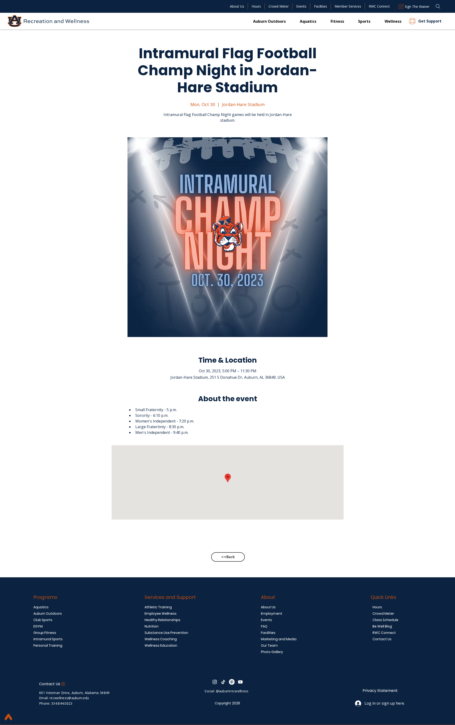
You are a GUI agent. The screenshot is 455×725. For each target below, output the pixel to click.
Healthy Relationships (162, 620)
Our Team (269, 645)
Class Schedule (385, 620)
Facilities (268, 632)
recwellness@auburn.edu (69, 698)
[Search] (438, 6)
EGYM (38, 626)
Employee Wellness (161, 613)
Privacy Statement (380, 690)
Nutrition (152, 626)
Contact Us (382, 639)
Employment (271, 613)
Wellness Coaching (161, 639)
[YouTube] (240, 682)
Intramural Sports (48, 639)
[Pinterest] (232, 682)
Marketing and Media (278, 639)
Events (266, 620)
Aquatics (41, 607)
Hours (377, 607)
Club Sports (42, 620)
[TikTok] (223, 682)
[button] (330, 21)
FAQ (264, 626)
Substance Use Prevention (166, 632)
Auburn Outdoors (47, 613)
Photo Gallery (272, 651)
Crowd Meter (383, 613)
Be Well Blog (382, 626)
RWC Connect (384, 632)
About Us (268, 607)
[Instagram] (215, 682)
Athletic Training (158, 607)
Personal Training (47, 645)
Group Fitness (44, 632)
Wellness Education (161, 645)
